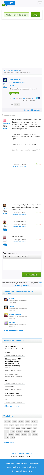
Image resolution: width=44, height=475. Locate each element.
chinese (17, 104)
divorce (11, 434)
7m (6, 399)
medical (35, 434)
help (13, 428)
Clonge (5, 240)
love (22, 425)
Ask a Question (35, 15)
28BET (7, 352)
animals (21, 421)
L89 (6, 380)
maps (12, 431)
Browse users (10, 463)
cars (23, 428)
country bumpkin (15, 314)
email (33, 431)
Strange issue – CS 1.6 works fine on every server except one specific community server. (13, 363)
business (26, 431)
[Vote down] (17, 98)
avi (29, 434)
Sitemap (25, 471)
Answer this (14, 93)
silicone (7, 428)
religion (12, 425)
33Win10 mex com (12, 393)
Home (5, 70)
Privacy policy (16, 471)
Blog (30, 471)
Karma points (26, 467)
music (18, 428)
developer (7, 421)
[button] (5, 256)
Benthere (12, 322)
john (4, 83)
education (19, 431)
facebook (34, 421)
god (17, 425)
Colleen (11, 306)
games (15, 421)
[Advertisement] (22, 46)
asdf (6, 425)
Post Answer (31, 274)
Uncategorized (14, 70)
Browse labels (33, 463)
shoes (6, 431)
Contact (34, 467)
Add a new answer (10, 253)
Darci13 (5, 208)
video (35, 428)
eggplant (5, 225)
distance (24, 434)
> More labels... (10, 442)
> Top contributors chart (13, 330)
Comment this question (32, 110)
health (27, 421)
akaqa (17, 434)
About (18, 467)
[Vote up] (11, 98)
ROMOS (11, 298)
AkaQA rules (11, 467)
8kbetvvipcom (10, 346)
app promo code (11, 374)
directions (28, 425)
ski (5, 434)
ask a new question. (28, 284)
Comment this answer (19, 166)
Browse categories (21, 463)
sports (6, 438)
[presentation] (5, 256)
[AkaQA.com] (8, 3)
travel (35, 425)
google (29, 428)
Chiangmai (6, 123)
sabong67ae (10, 387)
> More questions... (11, 406)
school (13, 438)
